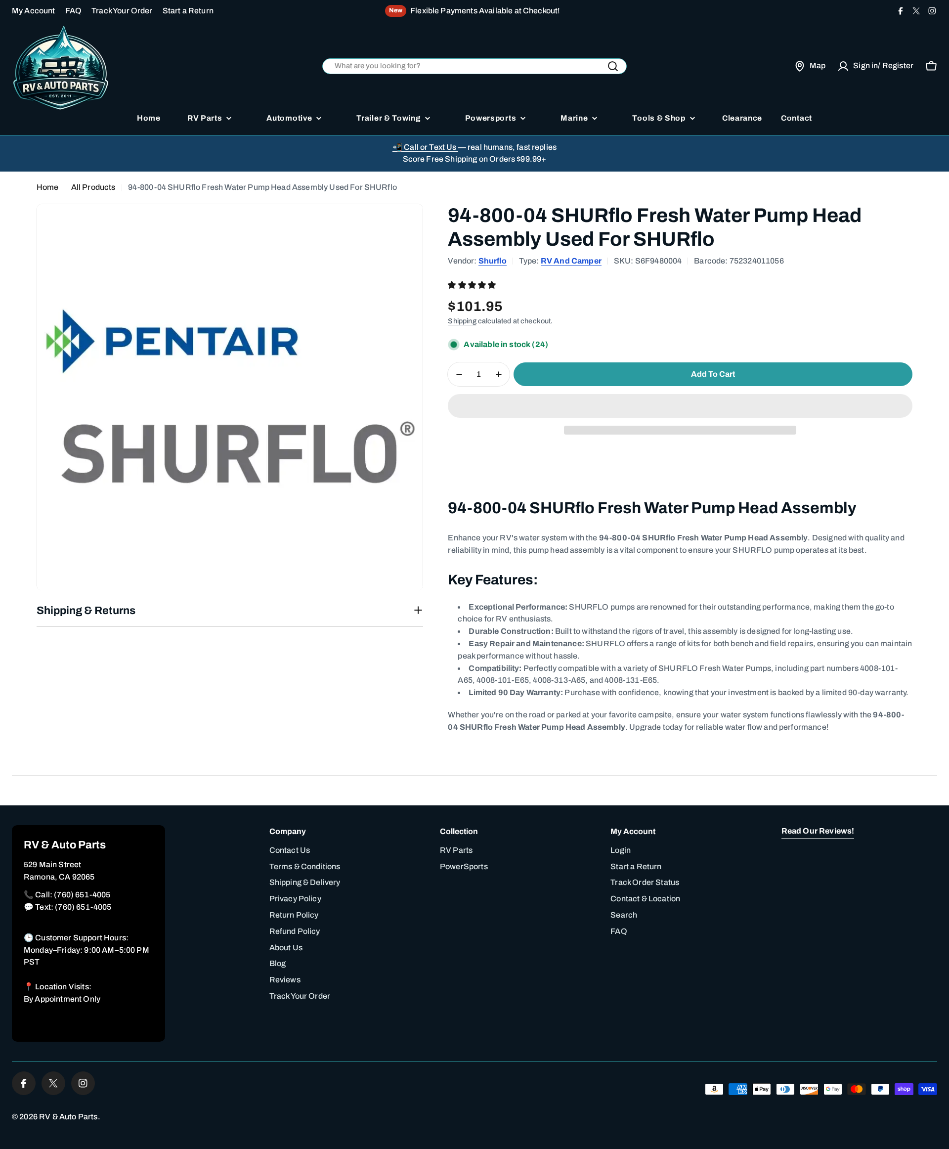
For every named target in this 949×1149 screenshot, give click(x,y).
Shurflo (492, 261)
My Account (33, 10)
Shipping (462, 321)
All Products (93, 187)
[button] (472, 285)
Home (48, 187)
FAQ (73, 10)
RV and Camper (571, 261)
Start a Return (188, 10)
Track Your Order (122, 10)
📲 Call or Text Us (425, 147)
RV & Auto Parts (68, 1116)
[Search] (613, 66)
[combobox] (474, 66)
